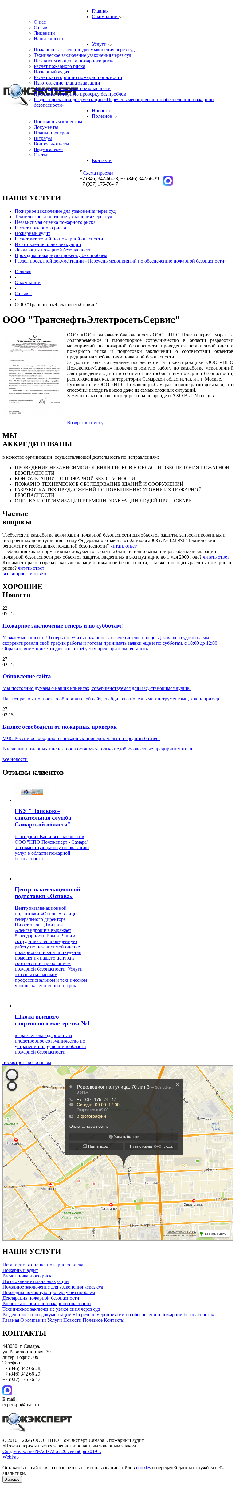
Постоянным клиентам (58, 121)
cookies (143, 1467)
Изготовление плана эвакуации (67, 82)
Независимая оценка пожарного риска (74, 60)
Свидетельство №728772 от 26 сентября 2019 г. (51, 1451)
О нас (40, 22)
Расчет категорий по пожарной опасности (78, 77)
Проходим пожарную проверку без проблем (80, 94)
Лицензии (44, 33)
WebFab (10, 1456)
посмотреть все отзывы (26, 1062)
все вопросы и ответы (25, 573)
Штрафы (43, 138)
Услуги (100, 44)
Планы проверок (51, 132)
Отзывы (42, 27)
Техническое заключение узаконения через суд (82, 55)
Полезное (102, 116)
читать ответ (123, 545)
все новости (15, 759)
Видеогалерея (48, 149)
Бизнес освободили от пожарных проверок (59, 726)
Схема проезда (98, 173)
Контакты (102, 160)
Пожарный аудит (51, 71)
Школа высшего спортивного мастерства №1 (52, 1020)
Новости (101, 110)
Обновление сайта (26, 676)
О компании (105, 16)
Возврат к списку (85, 422)
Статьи (41, 154)
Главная (100, 11)
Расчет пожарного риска (59, 66)
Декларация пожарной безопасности (72, 88)
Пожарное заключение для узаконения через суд (84, 49)
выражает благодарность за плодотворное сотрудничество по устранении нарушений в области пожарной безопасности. (50, 1044)
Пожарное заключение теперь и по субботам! (62, 625)
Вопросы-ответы (51, 143)
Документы (46, 127)
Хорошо (12, 1479)
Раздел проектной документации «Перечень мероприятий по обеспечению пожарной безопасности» (121, 260)
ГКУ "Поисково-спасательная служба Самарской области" (43, 818)
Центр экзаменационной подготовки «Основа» (47, 892)
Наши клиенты (49, 38)
